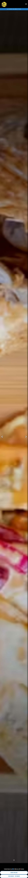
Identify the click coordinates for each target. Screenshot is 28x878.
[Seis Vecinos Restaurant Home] (4, 4)
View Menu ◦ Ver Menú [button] (14, 876)
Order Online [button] (14, 872)
